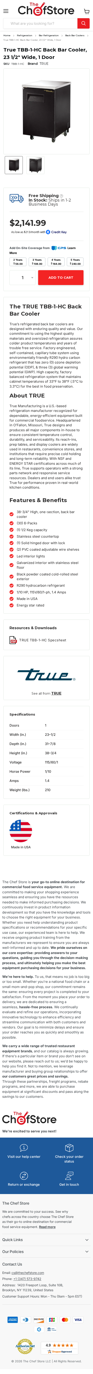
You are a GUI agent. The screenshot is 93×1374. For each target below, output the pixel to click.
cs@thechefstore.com (28, 1273)
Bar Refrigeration (49, 35)
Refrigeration (24, 35)
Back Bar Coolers (74, 35)
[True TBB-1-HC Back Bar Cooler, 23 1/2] (14, 165)
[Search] (83, 23)
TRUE (56, 693)
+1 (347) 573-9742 (27, 1279)
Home (6, 35)
